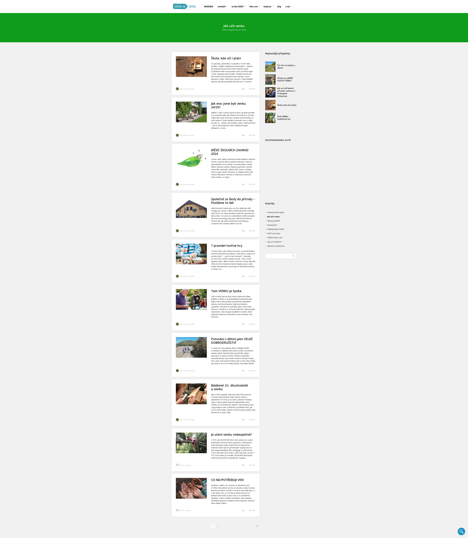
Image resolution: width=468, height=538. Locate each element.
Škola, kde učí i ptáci (226, 58)
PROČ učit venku (273, 233)
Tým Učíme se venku (187, 89)
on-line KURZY (238, 6)
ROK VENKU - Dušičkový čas (283, 118)
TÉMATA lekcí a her (275, 237)
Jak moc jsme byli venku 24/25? (228, 105)
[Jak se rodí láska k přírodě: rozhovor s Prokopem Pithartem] (270, 92)
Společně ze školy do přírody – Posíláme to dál (233, 201)
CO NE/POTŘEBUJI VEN (227, 480)
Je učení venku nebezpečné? (231, 434)
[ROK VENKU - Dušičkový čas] (270, 118)
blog (279, 6)
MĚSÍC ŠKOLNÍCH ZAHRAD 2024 (230, 152)
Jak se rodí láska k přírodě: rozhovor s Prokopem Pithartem (286, 92)
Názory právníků (273, 221)
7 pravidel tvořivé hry (226, 245)
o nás (287, 6)
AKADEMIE (208, 6)
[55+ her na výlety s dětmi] (270, 67)
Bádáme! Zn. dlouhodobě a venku (229, 387)
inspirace (267, 6)
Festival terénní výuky (275, 212)
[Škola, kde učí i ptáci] (270, 105)
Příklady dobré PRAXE (275, 229)
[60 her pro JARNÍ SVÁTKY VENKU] (270, 79)
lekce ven (253, 6)
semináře (221, 6)
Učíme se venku (185, 465)
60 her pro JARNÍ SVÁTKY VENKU (285, 79)
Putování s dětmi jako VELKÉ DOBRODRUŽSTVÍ (232, 341)
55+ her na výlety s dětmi (286, 66)
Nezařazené (272, 225)
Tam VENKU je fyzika (226, 291)
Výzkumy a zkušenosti (275, 246)
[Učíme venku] (184, 6)
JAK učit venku (273, 216)
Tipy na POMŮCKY (274, 242)
